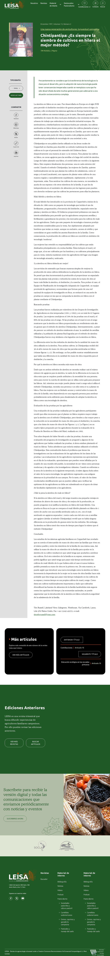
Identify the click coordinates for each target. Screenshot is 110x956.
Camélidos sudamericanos (66, 914)
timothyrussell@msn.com (44, 614)
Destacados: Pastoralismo (69, 4)
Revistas (43, 3)
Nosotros (34, 3)
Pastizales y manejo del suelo (67, 930)
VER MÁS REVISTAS (14, 743)
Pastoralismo (62, 899)
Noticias (60, 886)
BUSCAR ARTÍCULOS (35, 743)
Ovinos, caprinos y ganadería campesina (68, 921)
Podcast (60, 895)
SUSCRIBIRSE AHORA (15, 819)
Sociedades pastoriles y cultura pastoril (66, 905)
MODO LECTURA (16, 95)
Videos (60, 890)
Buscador (44, 879)
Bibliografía (61, 882)
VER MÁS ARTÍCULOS (20, 655)
